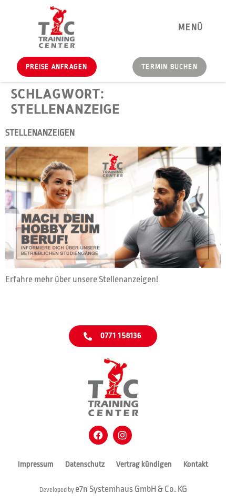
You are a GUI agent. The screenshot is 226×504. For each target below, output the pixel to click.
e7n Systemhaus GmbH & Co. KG (131, 489)
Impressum (36, 464)
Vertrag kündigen (144, 464)
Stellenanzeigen (40, 133)
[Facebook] (98, 435)
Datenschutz (85, 464)
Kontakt (195, 464)
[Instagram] (122, 435)
